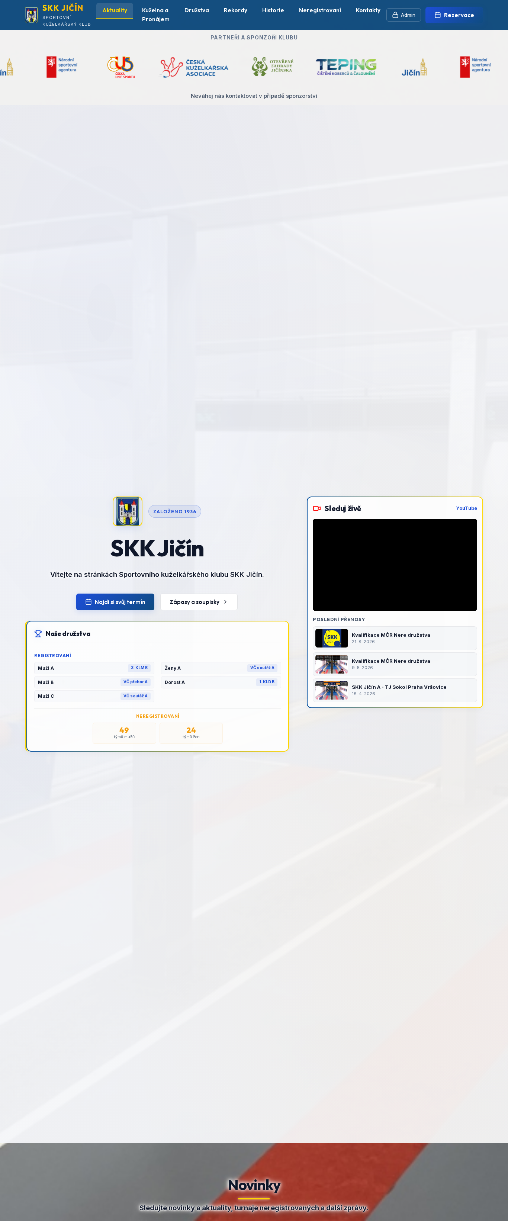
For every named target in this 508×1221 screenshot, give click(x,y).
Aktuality (114, 10)
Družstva (196, 10)
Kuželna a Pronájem (156, 15)
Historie (273, 10)
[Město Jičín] (310, 67)
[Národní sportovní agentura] (372, 67)
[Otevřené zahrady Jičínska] (169, 67)
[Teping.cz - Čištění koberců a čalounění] (242, 67)
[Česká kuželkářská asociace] (89, 67)
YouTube (466, 508)
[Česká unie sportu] (431, 67)
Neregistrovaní (320, 10)
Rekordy (235, 10)
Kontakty (368, 10)
